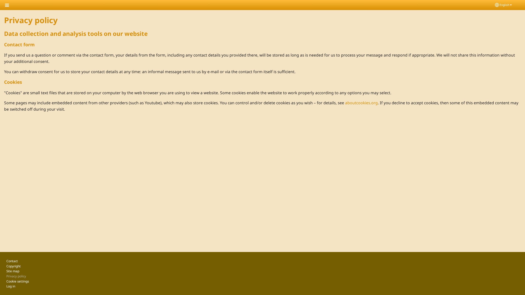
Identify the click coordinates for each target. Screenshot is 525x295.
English (504, 5)
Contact (12, 261)
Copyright (13, 266)
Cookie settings (17, 281)
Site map (12, 271)
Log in (10, 286)
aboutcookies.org (361, 103)
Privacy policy (16, 276)
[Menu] (9, 5)
